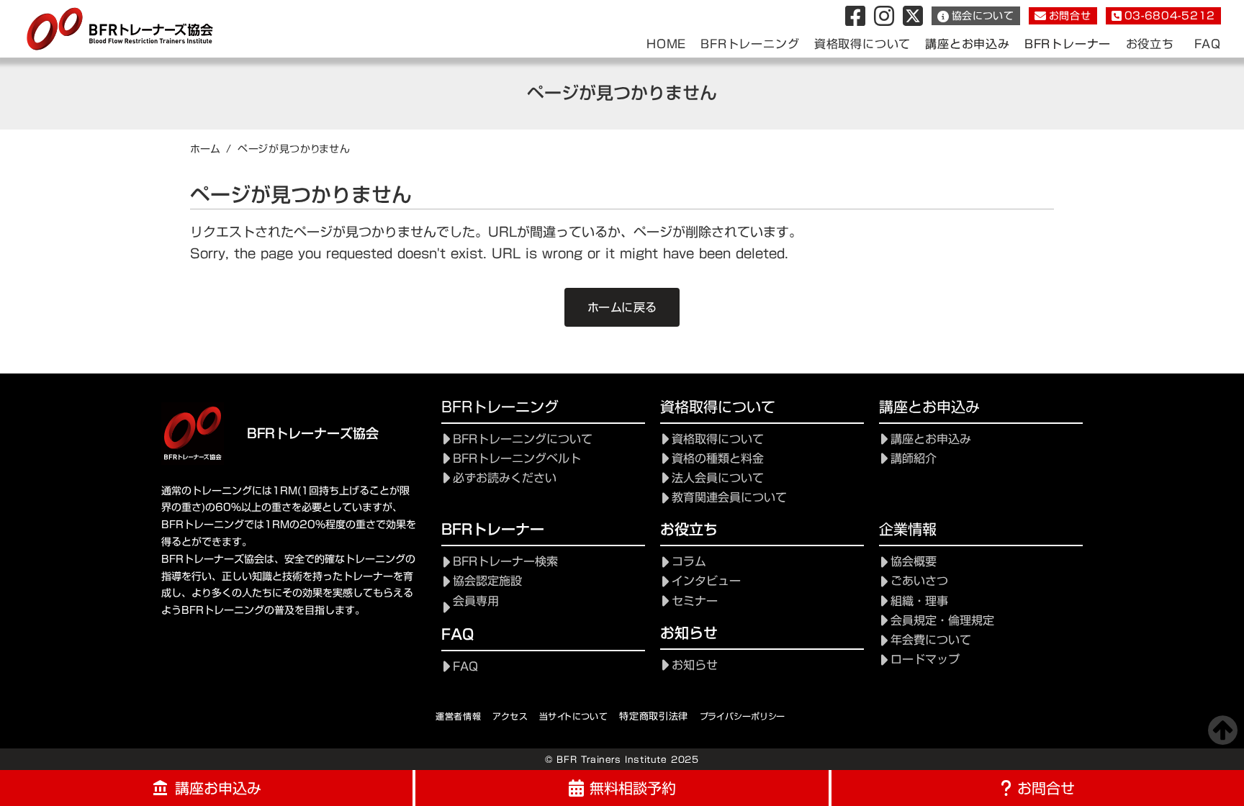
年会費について (931, 640)
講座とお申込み (967, 44)
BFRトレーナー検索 (505, 561)
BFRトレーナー (1067, 44)
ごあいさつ (919, 581)
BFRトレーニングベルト (517, 458)
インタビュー (706, 581)
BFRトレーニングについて (522, 439)
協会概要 (914, 561)
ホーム (205, 149)
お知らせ (695, 665)
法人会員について (718, 478)
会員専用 (476, 601)
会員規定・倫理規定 (942, 620)
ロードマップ (925, 659)
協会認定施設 (487, 581)
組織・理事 (919, 601)
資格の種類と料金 (718, 458)
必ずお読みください (504, 478)
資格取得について (718, 439)
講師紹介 (914, 458)
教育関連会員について (729, 497)
